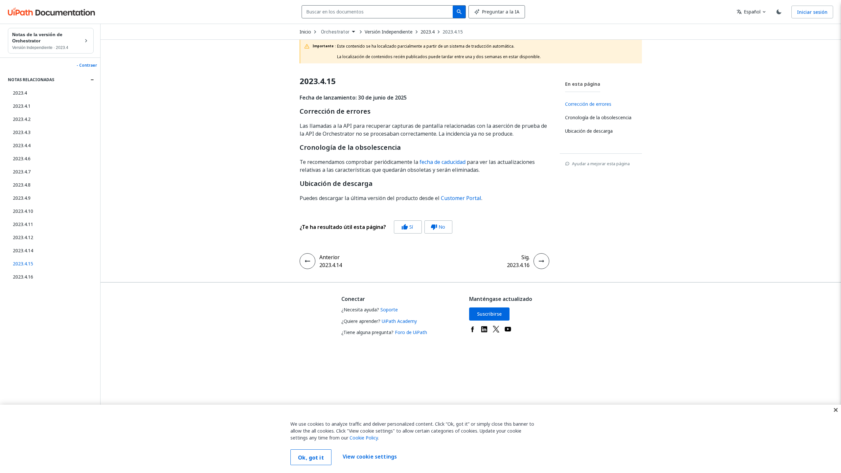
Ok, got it (311, 458)
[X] (496, 329)
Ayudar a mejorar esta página (601, 163)
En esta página (582, 83)
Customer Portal (461, 198)
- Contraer (87, 65)
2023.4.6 (22, 158)
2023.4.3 (22, 132)
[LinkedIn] (484, 329)
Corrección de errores (335, 111)
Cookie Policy (364, 437)
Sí (407, 226)
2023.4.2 (22, 119)
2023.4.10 (23, 211)
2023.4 (20, 92)
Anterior (329, 257)
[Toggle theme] (779, 11)
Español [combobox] (749, 11)
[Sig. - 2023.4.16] (541, 261)
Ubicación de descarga (336, 183)
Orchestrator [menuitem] (335, 31)
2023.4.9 (22, 197)
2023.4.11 (23, 224)
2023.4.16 (23, 276)
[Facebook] (472, 329)
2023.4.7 (22, 171)
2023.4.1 (22, 105)
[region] (420, 439)
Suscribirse (489, 313)
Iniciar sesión (812, 12)
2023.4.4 (22, 145)
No (438, 226)
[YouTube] (508, 329)
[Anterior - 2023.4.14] (307, 261)
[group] (376, 227)
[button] (51, 263)
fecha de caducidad (443, 162)
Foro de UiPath (411, 332)
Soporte (389, 309)
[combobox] (379, 12)
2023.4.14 (23, 250)
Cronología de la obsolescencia (350, 147)
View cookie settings (370, 457)
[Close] (836, 410)
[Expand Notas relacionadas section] (92, 80)
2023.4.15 (453, 32)
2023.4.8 (22, 184)
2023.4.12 (23, 237)
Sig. (525, 257)
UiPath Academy (399, 321)
